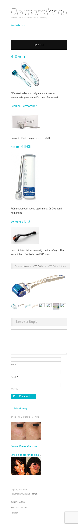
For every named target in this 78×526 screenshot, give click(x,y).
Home (26, 266)
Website (14, 388)
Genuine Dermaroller (24, 106)
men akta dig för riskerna (25, 454)
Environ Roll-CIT (21, 146)
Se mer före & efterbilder (24, 446)
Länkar (14, 513)
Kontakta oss (18, 25)
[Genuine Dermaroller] (39, 121)
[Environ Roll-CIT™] (39, 177)
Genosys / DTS (20, 221)
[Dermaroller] (39, 11)
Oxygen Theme (29, 493)
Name (14, 364)
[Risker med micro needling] (39, 466)
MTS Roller (18, 56)
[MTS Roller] (39, 74)
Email (14, 377)
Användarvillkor (20, 507)
